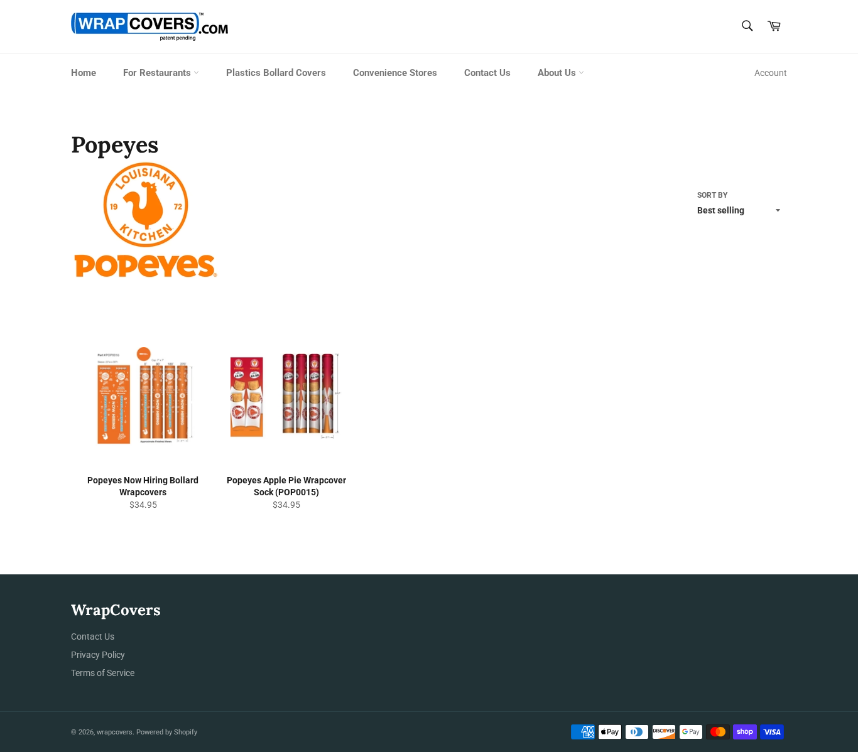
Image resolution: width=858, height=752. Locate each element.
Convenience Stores (395, 72)
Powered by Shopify (166, 732)
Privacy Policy (98, 655)
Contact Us (487, 72)
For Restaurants (158, 72)
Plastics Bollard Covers (276, 72)
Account (770, 73)
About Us (558, 72)
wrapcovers (115, 732)
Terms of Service (102, 673)
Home (83, 72)
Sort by (712, 195)
